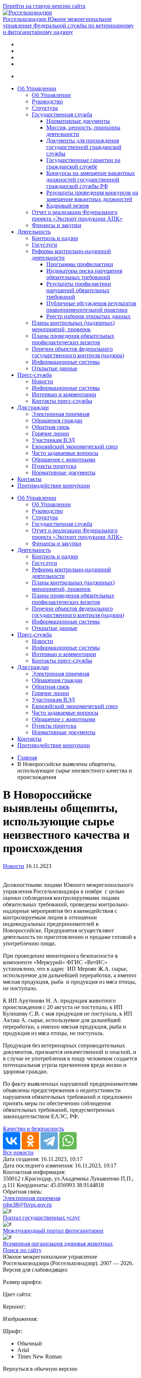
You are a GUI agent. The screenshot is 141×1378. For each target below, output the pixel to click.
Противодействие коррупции (53, 485)
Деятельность (34, 232)
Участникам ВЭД (53, 440)
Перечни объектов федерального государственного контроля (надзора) (78, 352)
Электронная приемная (60, 414)
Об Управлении (36, 88)
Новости (42, 381)
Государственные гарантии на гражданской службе (83, 163)
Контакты (29, 479)
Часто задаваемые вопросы (65, 453)
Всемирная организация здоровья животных (58, 1244)
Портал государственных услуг (41, 1218)
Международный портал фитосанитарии (53, 1231)
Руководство (47, 101)
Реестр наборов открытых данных (88, 316)
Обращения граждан (57, 420)
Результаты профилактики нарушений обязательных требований (78, 290)
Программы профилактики (79, 264)
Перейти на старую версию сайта (44, 6)
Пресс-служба (34, 375)
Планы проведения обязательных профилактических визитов (73, 339)
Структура (45, 108)
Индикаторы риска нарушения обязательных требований (84, 274)
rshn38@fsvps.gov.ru (27, 1205)
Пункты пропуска (54, 466)
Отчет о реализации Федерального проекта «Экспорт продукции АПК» (77, 215)
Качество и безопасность (33, 1129)
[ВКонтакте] (11, 1140)
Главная (27, 757)
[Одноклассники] (30, 1140)
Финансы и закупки (56, 225)
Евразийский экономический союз (75, 446)
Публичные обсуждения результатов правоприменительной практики (91, 306)
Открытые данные (54, 368)
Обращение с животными (63, 459)
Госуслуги (44, 245)
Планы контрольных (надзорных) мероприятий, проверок (73, 326)
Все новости (18, 1152)
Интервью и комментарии (64, 394)
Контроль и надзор (55, 238)
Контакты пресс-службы (62, 401)
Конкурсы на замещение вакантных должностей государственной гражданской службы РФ (90, 179)
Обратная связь (50, 427)
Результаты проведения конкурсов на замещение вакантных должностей (92, 196)
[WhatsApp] (68, 1140)
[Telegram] (49, 1140)
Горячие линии (50, 433)
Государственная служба (62, 114)
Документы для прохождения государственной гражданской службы (83, 147)
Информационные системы (66, 362)
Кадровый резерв (67, 206)
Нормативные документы (78, 121)
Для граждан (33, 407)
